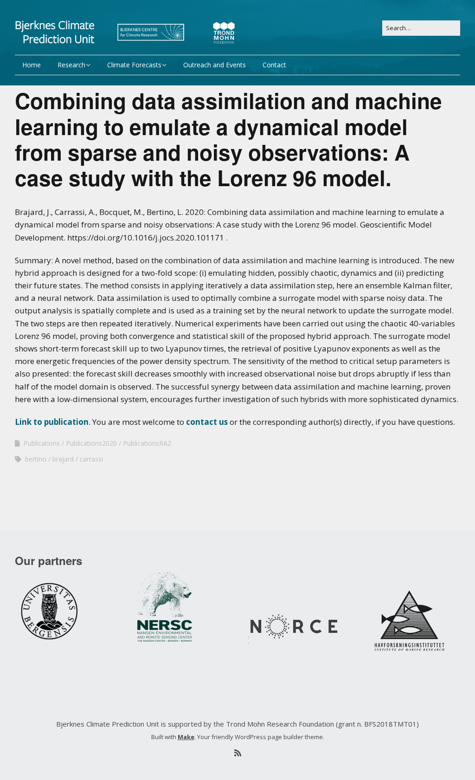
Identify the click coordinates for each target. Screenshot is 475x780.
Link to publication (52, 421)
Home (31, 64)
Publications (42, 443)
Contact (274, 64)
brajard (63, 459)
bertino (35, 459)
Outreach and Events (214, 64)
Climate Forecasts (134, 64)
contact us (207, 421)
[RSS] (237, 753)
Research (71, 64)
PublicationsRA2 (147, 443)
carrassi (91, 459)
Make (186, 737)
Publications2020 (91, 443)
